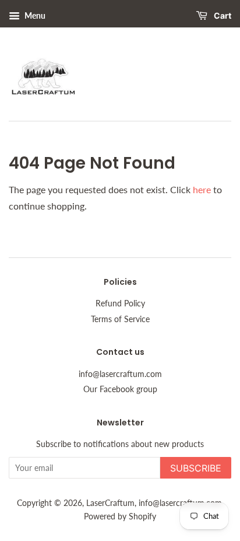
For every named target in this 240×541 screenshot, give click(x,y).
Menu (34, 15)
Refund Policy (120, 303)
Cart (221, 15)
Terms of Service (120, 319)
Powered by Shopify (120, 516)
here (202, 189)
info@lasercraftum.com (120, 374)
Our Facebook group (120, 389)
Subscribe (195, 468)
